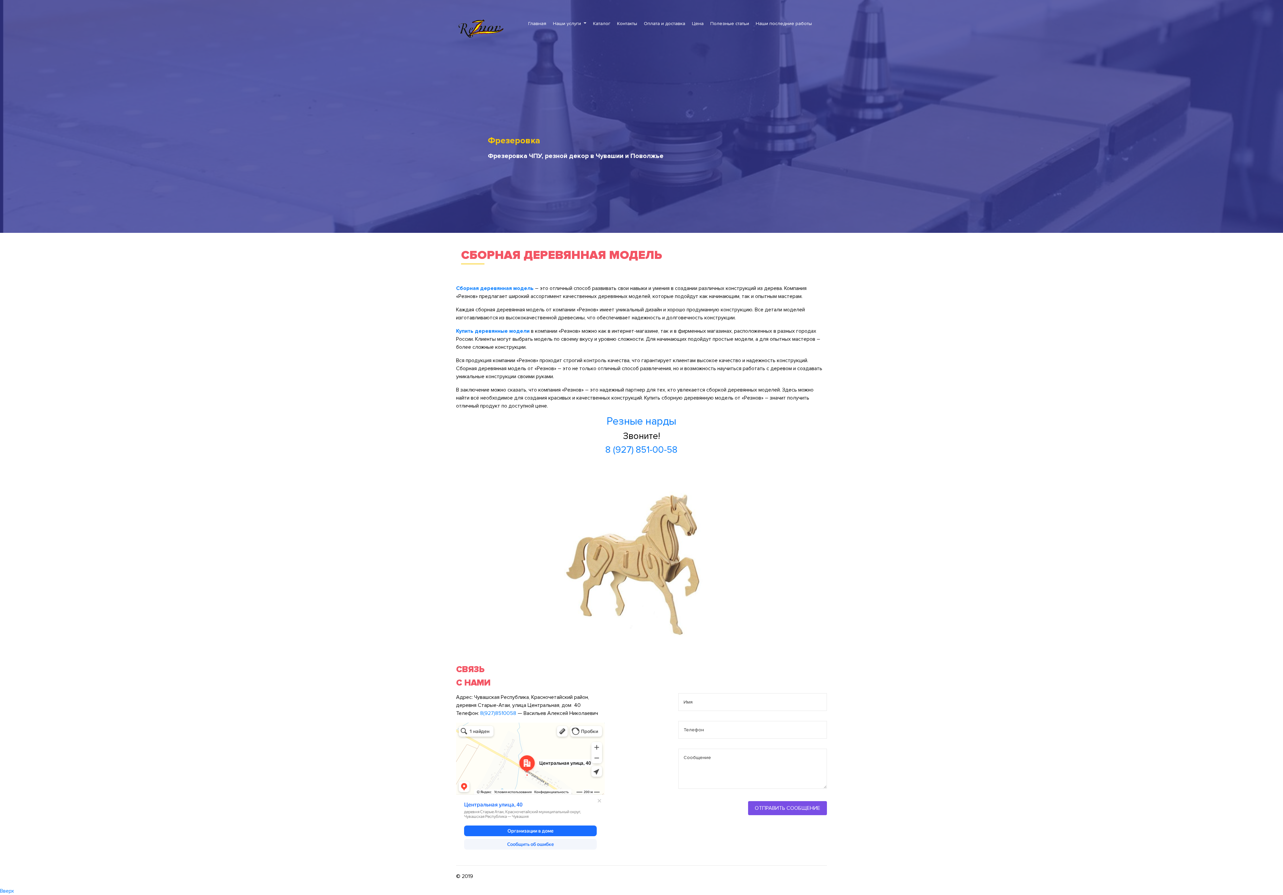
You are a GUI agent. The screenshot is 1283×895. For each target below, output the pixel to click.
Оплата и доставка (664, 23)
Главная (537, 23)
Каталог (601, 23)
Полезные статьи (729, 23)
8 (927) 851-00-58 (641, 449)
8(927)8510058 (498, 713)
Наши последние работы (784, 23)
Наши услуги (567, 23)
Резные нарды (641, 421)
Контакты (627, 23)
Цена (698, 23)
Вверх (7, 891)
